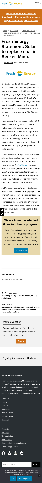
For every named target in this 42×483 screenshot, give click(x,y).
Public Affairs (7, 439)
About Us (5, 398)
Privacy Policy (7, 412)
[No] (39, 475)
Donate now (21, 250)
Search (36, 464)
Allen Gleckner (22, 164)
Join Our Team (7, 416)
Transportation (7, 436)
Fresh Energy (8, 62)
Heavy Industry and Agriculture (14, 443)
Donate (21, 341)
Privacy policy (24, 478)
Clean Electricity (18, 279)
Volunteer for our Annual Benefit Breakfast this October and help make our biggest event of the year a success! (21, 17)
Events (4, 402)
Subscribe (5, 409)
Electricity (5, 429)
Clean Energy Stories (10, 446)
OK (13, 478)
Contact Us (6, 420)
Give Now (5, 405)
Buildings (5, 432)
